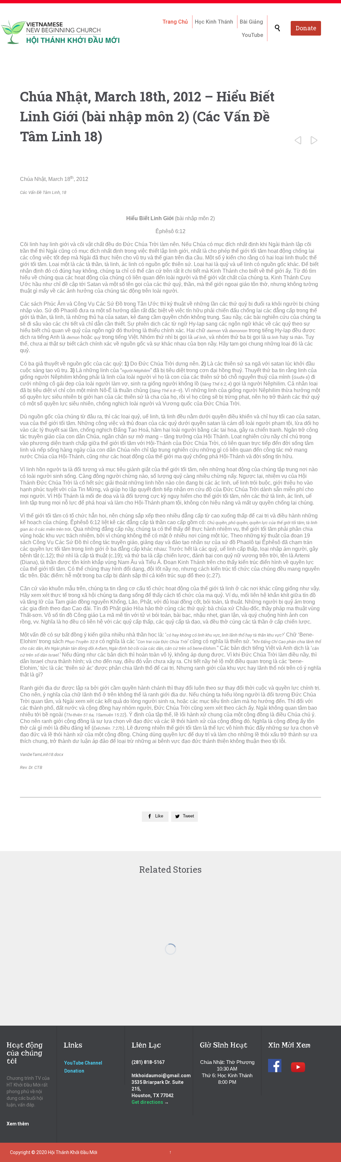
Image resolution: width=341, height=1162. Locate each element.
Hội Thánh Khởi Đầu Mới (72, 1152)
